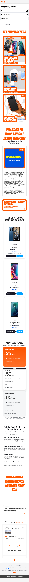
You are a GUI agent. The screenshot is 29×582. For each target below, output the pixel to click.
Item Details (14, 251)
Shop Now (20, 256)
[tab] (14, 580)
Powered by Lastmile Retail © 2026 (14, 576)
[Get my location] (25, 513)
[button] (19, 522)
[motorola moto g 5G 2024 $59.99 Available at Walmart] (14, 310)
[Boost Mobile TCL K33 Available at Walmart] (14, 272)
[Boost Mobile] (3, 2)
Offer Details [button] (14, 579)
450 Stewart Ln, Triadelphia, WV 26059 (14, 538)
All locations (7, 24)
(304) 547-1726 (8, 541)
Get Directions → (11, 256)
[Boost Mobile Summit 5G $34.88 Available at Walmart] (14, 234)
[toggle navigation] (27, 2)
